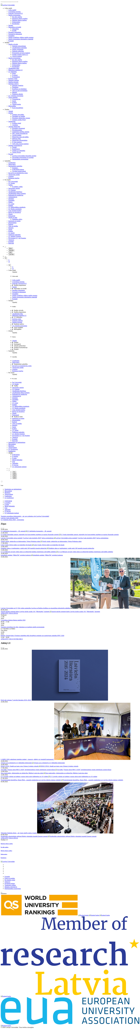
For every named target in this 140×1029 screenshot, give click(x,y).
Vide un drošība (17, 423)
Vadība (16, 386)
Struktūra (15, 398)
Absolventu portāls (18, 367)
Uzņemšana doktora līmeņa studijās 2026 (13, 620)
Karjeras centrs (16, 319)
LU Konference (13, 449)
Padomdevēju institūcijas (19, 394)
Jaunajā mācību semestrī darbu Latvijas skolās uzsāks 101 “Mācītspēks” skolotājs (25, 611)
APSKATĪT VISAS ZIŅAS (9, 613)
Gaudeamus (15, 360)
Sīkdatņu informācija (11, 887)
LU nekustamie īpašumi (19, 467)
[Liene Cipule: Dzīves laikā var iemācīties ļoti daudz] (48, 545)
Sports (14, 427)
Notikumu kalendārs (18, 432)
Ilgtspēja (14, 425)
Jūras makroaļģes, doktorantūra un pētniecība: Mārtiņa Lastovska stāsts (22, 773)
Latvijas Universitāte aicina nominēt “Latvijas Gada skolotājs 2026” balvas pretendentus (27, 538)
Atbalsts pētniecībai (20, 346)
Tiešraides (15, 463)
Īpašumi (14, 422)
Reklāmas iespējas (17, 371)
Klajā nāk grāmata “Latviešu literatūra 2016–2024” (16, 700)
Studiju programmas (20, 285)
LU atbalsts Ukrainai (18, 434)
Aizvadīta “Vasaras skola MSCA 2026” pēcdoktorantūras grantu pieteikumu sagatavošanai (28, 769)
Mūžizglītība (17, 329)
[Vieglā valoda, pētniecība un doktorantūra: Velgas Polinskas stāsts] (61, 541)
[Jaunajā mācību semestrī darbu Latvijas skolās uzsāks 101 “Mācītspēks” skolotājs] (75, 611)
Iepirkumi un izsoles (18, 418)
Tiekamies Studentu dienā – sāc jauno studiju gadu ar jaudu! (19, 833)
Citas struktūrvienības (18, 410)
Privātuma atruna (10, 883)
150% (14, 478)
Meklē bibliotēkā (17, 460)
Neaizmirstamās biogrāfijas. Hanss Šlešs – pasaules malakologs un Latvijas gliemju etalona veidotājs (31, 780)
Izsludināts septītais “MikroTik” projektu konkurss (16, 555)
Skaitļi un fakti (18, 416)
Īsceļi (10, 453)
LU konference (9, 498)
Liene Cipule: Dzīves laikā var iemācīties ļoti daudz (16, 545)
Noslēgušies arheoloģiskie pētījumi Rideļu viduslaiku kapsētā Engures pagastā (24, 836)
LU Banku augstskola (18, 408)
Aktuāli (14, 340)
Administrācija (16, 396)
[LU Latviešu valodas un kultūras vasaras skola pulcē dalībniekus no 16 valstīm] (72, 776)
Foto (13, 461)
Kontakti (14, 299)
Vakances (15, 437)
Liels (10, 252)
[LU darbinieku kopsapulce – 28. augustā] (38, 531)
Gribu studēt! (16, 280)
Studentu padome (17, 320)
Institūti (14, 404)
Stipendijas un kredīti (20, 288)
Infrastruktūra (16, 420)
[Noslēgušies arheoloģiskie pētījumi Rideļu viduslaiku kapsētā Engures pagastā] (72, 836)
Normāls (11, 250)
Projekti (16, 349)
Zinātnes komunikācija (20, 347)
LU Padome (16, 389)
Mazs (10, 248)
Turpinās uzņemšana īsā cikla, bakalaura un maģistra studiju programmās (22, 627)
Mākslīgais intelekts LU (19, 315)
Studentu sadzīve (19, 324)
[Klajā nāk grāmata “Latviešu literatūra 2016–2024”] (70, 700)
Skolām (14, 287)
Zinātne (16, 342)
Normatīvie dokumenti (19, 292)
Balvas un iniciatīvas (18, 411)
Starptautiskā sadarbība (21, 364)
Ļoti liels (11, 254)
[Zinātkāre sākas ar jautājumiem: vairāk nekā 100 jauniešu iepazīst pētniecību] (70, 548)
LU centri (15, 403)
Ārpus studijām (18, 327)
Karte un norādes (10, 878)
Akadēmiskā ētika (17, 314)
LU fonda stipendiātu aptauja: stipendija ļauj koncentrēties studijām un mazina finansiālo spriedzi (30, 534)
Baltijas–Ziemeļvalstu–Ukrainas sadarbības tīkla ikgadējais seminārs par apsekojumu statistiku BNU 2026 (32, 635)
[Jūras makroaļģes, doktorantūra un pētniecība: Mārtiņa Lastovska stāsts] (66, 773)
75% (14, 472)
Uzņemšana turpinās (18, 282)
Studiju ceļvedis (18, 310)
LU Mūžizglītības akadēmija (20, 406)
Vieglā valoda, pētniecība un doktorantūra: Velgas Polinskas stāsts (21, 541)
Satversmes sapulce (18, 387)
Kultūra (14, 428)
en (13, 268)
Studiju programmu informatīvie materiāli (24, 297)
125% (14, 476)
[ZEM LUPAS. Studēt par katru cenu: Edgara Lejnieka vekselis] (58, 766)
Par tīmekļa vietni (10, 880)
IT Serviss (15, 465)
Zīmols (14, 413)
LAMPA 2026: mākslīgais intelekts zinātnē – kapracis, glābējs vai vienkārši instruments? (27, 759)
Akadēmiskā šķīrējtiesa (19, 391)
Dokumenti (15, 415)
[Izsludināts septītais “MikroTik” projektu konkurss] (47, 555)
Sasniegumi (17, 344)
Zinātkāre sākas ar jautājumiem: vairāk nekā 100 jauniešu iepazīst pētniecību (24, 548)
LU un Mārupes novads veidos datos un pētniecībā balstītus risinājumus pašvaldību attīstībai (28, 552)
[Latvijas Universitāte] (8, 5)
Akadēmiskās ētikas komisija (21, 392)
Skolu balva (15, 362)
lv (5, 258)
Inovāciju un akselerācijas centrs (22, 366)
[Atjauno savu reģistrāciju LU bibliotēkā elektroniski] (48, 763)
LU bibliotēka (18, 317)
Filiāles (14, 401)
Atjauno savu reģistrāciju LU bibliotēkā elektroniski (16, 763)
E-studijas (15, 456)
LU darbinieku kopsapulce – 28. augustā (13, 531)
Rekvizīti (15, 441)
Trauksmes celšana (10, 885)
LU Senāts (15, 384)
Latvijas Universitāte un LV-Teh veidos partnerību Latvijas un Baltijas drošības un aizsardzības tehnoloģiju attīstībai (35, 608)
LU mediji (15, 430)
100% (14, 474)
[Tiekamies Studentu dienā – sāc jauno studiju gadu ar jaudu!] (75, 833)
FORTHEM (16, 455)
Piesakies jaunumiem (18, 290)
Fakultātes (15, 294)
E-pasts (14, 458)
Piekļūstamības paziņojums (13, 888)
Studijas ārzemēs (17, 322)
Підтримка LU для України (21, 435)
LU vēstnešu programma (19, 326)
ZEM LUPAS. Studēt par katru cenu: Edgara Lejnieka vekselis (20, 766)
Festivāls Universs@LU (19, 283)
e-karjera (14, 369)
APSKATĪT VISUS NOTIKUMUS (12, 639)
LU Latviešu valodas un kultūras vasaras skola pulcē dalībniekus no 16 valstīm (24, 776)
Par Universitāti (17, 382)
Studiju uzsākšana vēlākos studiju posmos (24, 295)
